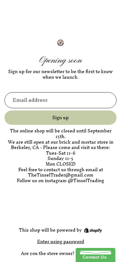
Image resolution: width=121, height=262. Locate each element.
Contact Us (93, 257)
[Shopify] (93, 230)
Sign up (60, 117)
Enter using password (60, 241)
